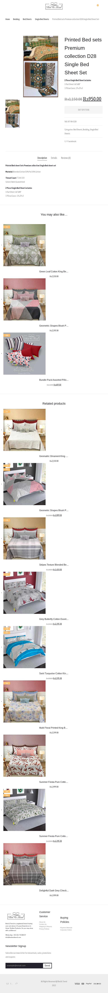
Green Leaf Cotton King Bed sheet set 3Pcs (61, 271)
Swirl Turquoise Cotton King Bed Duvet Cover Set (64, 673)
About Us (42, 922)
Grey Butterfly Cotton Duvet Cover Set (58, 619)
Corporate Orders (66, 930)
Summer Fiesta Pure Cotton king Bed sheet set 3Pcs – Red (68, 782)
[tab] (42, 158)
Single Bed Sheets (42, 19)
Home (7, 19)
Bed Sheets (27, 19)
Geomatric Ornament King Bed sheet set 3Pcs (62, 456)
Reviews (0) (66, 158)
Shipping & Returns (45, 926)
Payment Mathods (66, 927)
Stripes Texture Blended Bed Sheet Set (58, 565)
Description (42, 158)
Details (54, 158)
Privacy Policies (44, 929)
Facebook (72, 142)
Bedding (16, 19)
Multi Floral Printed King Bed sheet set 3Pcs (61, 728)
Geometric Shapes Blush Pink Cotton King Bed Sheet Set (68, 326)
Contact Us (42, 924)
